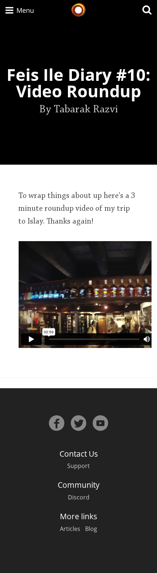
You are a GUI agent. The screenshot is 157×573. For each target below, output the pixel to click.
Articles (70, 529)
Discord (78, 497)
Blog (91, 529)
